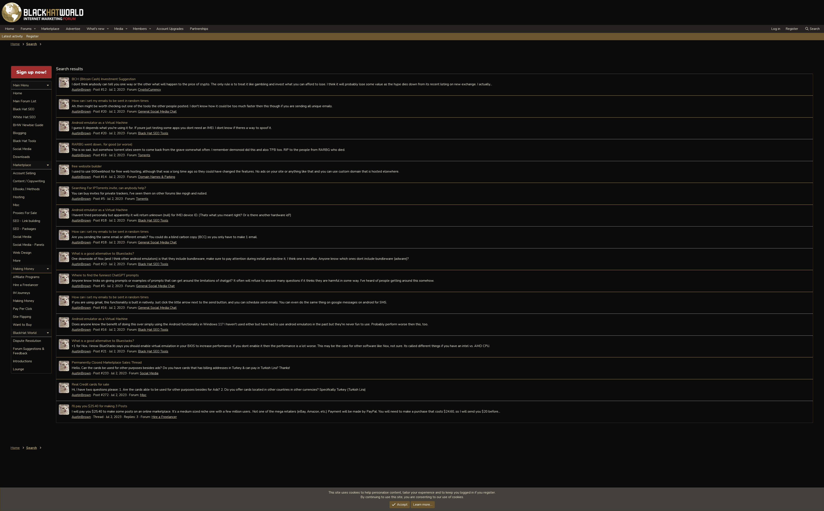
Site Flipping (22, 317)
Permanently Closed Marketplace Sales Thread (107, 362)
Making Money (23, 301)
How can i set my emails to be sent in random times (110, 100)
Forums (26, 29)
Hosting (18, 197)
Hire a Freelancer (164, 417)
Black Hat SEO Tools (153, 133)
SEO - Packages (24, 229)
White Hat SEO (24, 117)
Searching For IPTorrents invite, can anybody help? (109, 188)
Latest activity (12, 36)
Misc (143, 395)
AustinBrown (81, 89)
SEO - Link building (26, 221)
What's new (96, 29)
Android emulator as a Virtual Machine (100, 122)
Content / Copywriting (29, 181)
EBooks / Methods (26, 189)
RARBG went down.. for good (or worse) (102, 144)
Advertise (73, 29)
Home (9, 29)
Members (140, 29)
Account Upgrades (169, 29)
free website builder (87, 166)
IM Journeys (21, 293)
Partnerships (199, 29)
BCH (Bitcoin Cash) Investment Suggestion (104, 79)
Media (118, 29)
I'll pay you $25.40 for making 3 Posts (99, 406)
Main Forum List (24, 101)
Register (32, 36)
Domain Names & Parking (156, 177)
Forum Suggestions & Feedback (28, 351)
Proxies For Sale (25, 213)
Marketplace (50, 29)
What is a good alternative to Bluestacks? (103, 253)
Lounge (18, 369)
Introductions (22, 361)
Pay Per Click (22, 309)
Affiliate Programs (26, 277)
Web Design (22, 253)
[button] (35, 29)
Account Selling (24, 173)
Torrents (144, 155)
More (17, 261)
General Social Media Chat (157, 111)
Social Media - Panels (28, 245)
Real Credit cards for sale (90, 384)
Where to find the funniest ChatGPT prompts (105, 275)
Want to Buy (22, 325)
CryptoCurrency (149, 89)
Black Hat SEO (23, 109)
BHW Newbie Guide (28, 125)
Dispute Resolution (27, 341)
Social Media (149, 373)
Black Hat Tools (24, 141)
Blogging (19, 133)
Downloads (21, 157)
